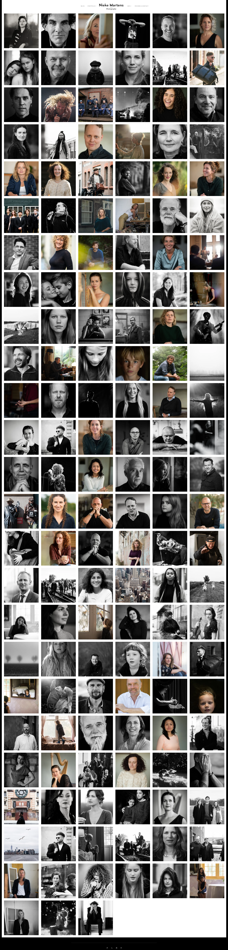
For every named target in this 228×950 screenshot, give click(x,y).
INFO (129, 6)
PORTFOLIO (92, 6)
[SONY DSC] (128, 30)
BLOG (83, 6)
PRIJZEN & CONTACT (141, 6)
